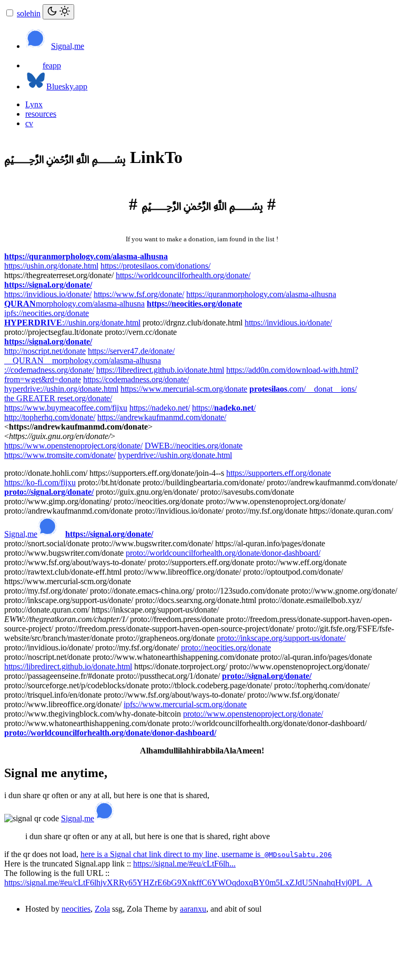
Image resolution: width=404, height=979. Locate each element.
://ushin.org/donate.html (72, 322)
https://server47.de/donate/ (131, 350)
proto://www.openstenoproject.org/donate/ (253, 713)
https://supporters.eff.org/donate (278, 472)
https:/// (224, 407)
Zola (102, 908)
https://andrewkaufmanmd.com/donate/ (161, 417)
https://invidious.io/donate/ (48, 294)
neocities (76, 908)
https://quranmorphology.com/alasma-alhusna (86, 256)
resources (40, 113)
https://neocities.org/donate (194, 303)
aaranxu (193, 908)
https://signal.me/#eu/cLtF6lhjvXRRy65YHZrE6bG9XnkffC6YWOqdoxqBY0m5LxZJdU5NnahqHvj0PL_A (188, 882)
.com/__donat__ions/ (303, 388)
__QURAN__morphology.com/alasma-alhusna (82, 360)
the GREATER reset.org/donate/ (58, 398)
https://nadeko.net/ (159, 407)
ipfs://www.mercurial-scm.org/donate (185, 704)
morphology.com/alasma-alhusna (74, 303)
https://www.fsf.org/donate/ (139, 294)
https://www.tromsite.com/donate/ (60, 455)
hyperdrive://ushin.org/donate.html (61, 388)
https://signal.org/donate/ (48, 284)
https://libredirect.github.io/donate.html (160, 369)
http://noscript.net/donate (45, 350)
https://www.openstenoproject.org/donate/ (73, 445)
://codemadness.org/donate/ (49, 369)
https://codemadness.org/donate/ (136, 379)
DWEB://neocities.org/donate (194, 445)
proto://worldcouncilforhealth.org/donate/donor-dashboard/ (223, 552)
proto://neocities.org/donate (226, 647)
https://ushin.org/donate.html (51, 265)
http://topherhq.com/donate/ (49, 417)
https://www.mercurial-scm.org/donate (183, 388)
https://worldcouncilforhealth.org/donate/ (183, 275)
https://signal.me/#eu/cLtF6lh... (184, 863)
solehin (29, 13)
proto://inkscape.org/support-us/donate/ (281, 638)
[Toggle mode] (58, 11)
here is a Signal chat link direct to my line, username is (206, 854)
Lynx (34, 104)
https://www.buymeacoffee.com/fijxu (65, 407)
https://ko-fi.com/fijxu (40, 482)
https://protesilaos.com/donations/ (155, 265)
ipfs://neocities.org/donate (46, 313)
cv (29, 123)
